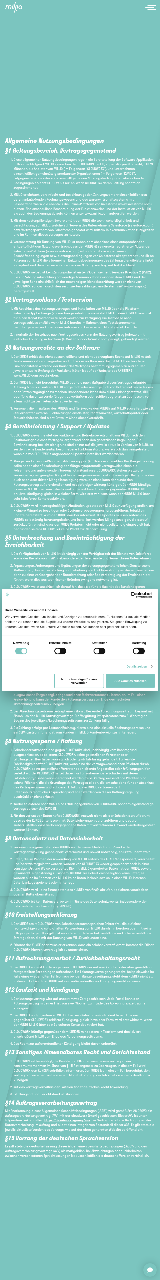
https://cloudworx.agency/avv (67, 1120)
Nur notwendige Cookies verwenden (79, 680)
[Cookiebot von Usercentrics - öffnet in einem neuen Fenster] (137, 595)
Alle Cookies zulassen (130, 681)
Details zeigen (136, 666)
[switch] (60, 651)
